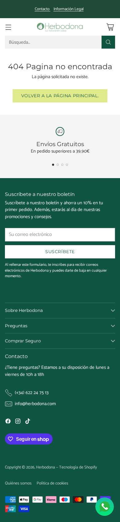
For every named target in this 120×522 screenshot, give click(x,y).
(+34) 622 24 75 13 (32, 392)
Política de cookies (52, 483)
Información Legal (69, 9)
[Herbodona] (60, 26)
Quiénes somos (18, 483)
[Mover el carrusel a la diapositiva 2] (58, 165)
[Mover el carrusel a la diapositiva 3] (62, 165)
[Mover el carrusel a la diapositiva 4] (67, 165)
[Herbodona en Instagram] (18, 422)
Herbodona (45, 467)
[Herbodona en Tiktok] (27, 422)
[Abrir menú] (8, 27)
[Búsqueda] (108, 42)
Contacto (42, 9)
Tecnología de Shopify (78, 467)
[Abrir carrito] (110, 27)
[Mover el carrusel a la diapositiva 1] (53, 165)
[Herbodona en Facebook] (8, 422)
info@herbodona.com (35, 404)
